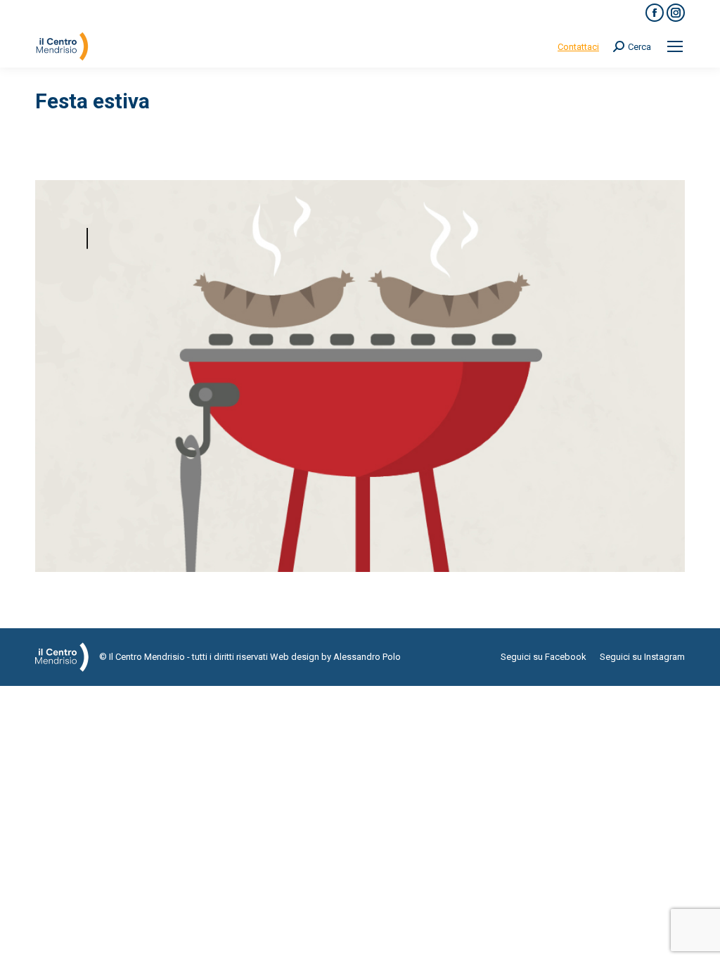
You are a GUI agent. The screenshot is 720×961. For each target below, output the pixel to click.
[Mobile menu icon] (675, 46)
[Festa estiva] (360, 376)
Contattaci (578, 47)
